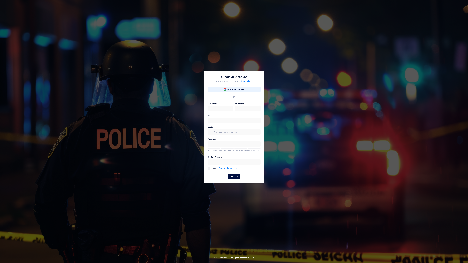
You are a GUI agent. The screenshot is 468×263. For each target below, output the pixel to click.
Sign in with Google (235, 89)
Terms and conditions (228, 168)
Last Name (239, 103)
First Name (212, 103)
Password (212, 139)
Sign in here (247, 81)
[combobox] (210, 132)
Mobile (210, 127)
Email (210, 115)
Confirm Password (216, 157)
